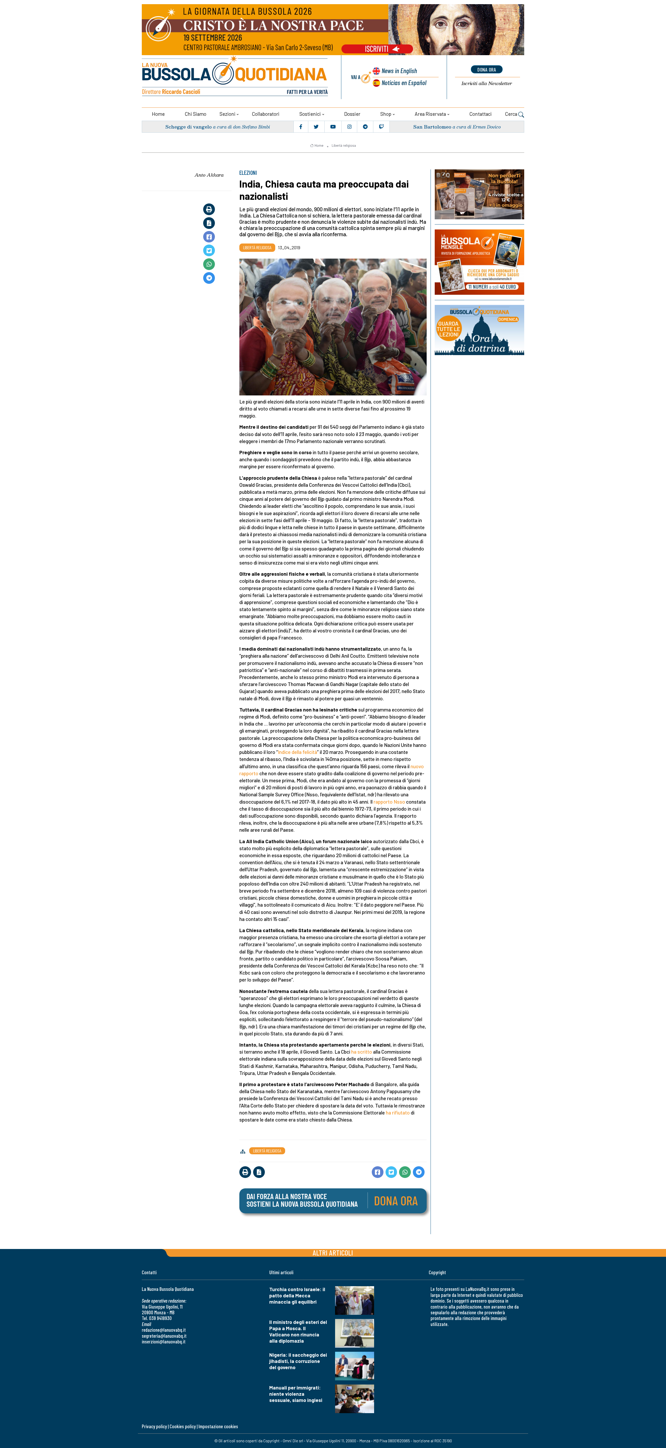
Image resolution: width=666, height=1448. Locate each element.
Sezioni (227, 114)
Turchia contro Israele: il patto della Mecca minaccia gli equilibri (297, 1295)
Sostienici (310, 114)
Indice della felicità (297, 752)
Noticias (404, 82)
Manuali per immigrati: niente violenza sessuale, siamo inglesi (295, 1394)
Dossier (352, 114)
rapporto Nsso (389, 802)
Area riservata (430, 114)
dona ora (486, 69)
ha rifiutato (398, 1113)
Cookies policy (183, 1426)
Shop (385, 114)
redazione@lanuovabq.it (164, 1330)
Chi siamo (195, 114)
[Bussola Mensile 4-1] (479, 194)
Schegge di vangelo (188, 126)
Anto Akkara (209, 174)
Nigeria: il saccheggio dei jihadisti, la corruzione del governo (298, 1361)
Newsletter (487, 83)
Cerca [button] (511, 114)
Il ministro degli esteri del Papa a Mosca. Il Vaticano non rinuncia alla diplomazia (298, 1331)
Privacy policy (154, 1426)
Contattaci (480, 114)
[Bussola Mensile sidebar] (479, 262)
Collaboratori (265, 114)
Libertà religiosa (344, 145)
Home (158, 114)
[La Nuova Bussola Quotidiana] (235, 77)
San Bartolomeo (432, 126)
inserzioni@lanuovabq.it (163, 1341)
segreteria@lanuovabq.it (164, 1336)
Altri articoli (333, 1252)
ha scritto (361, 1052)
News (399, 70)
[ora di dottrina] (479, 330)
